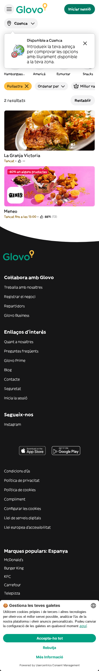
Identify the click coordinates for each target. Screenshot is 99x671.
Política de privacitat (22, 480)
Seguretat (12, 388)
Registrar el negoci (20, 296)
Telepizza (12, 593)
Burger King (14, 568)
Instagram (12, 424)
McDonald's (13, 559)
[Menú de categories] (9, 9)
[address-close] (85, 43)
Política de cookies (20, 489)
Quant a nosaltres (18, 341)
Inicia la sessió (15, 398)
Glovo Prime (14, 360)
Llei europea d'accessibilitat (27, 527)
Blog (8, 370)
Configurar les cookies (22, 508)
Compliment (14, 499)
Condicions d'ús (17, 471)
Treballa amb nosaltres (23, 287)
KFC (7, 576)
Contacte (12, 379)
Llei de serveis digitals (22, 518)
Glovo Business (16, 315)
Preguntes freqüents (21, 351)
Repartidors (14, 306)
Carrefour (12, 585)
